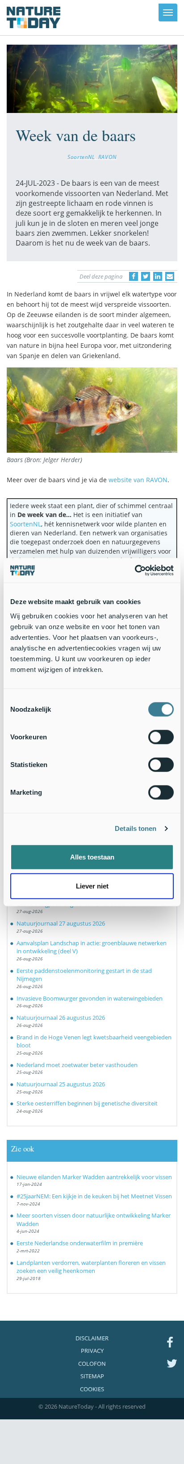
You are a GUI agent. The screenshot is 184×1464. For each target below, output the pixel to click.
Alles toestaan (92, 856)
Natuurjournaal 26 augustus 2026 (61, 1018)
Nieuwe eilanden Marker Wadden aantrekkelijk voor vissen (94, 1177)
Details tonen (135, 828)
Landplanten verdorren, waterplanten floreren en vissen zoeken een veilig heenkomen (91, 1267)
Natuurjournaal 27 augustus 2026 (61, 923)
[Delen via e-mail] (169, 276)
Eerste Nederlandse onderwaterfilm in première (80, 1243)
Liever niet (92, 886)
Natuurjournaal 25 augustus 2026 (61, 1084)
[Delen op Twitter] (145, 276)
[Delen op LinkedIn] (157, 276)
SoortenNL (81, 156)
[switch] (161, 737)
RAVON (107, 156)
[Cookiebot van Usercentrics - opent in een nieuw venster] (135, 570)
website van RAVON (138, 479)
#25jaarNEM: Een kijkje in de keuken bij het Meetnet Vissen (94, 1196)
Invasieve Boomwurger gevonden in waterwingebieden (90, 998)
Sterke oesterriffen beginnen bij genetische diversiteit (87, 1103)
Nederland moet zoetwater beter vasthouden (77, 1065)
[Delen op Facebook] (133, 276)
